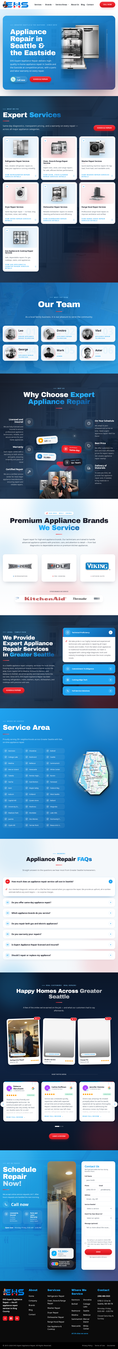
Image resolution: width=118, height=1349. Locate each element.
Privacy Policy (87, 1345)
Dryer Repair (53, 1312)
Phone (87, 1186)
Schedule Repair (40, 79)
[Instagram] (5, 1318)
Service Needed (90, 1204)
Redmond (76, 1311)
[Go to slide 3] (62, 1126)
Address (87, 1195)
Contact (90, 4)
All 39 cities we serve (80, 1333)
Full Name (88, 1176)
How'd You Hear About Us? (93, 1214)
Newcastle (76, 1326)
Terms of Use (100, 1345)
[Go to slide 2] (60, 1126)
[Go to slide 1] (57, 1126)
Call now (107, 4)
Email (101, 1186)
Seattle (86, 1311)
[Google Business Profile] (17, 1318)
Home (31, 1296)
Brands (48, 4)
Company (33, 1300)
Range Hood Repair (55, 1322)
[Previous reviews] (3, 1104)
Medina (75, 1315)
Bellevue (86, 1315)
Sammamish (77, 1319)
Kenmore (76, 1299)
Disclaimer (111, 1345)
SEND (98, 1252)
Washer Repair (53, 1308)
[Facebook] (11, 1318)
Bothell (75, 1304)
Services (37, 4)
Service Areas (61, 4)
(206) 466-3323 (103, 1296)
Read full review (15, 1117)
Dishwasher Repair (55, 1317)
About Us (75, 4)
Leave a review (59, 1136)
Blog (83, 4)
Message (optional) (91, 1223)
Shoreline (87, 1299)
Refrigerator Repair (55, 1296)
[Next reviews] (115, 1104)
